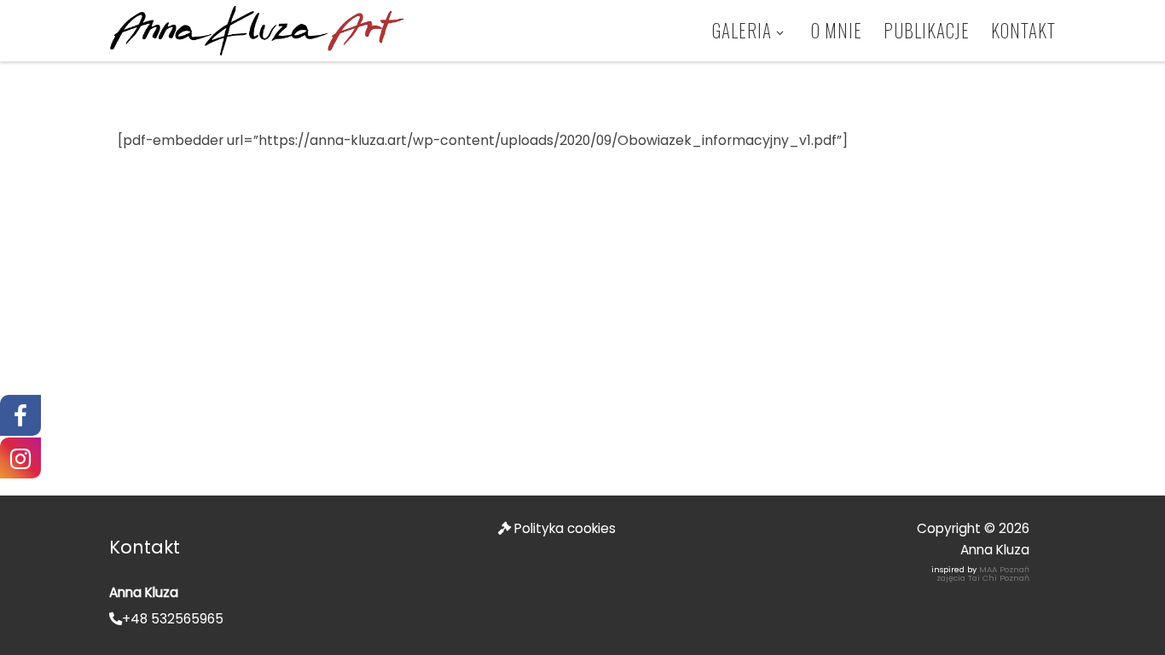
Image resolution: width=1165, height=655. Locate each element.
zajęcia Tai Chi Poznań (982, 577)
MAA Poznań (1004, 569)
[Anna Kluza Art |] (256, 29)
